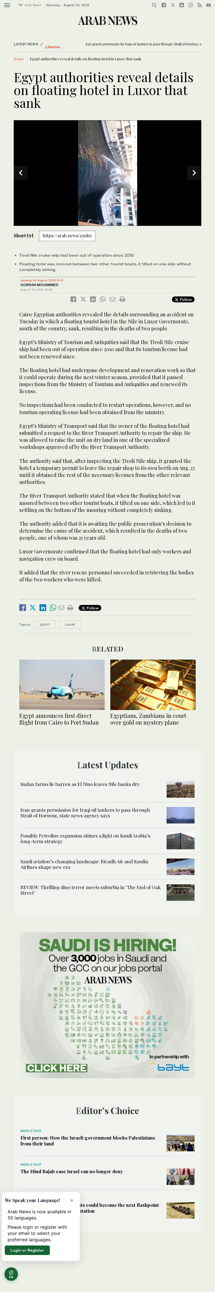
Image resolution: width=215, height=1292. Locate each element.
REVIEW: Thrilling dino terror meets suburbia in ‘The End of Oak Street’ (90, 890)
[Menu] (7, 5)
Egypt (45, 624)
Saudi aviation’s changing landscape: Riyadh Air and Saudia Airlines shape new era (84, 864)
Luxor (70, 624)
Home (19, 58)
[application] (107, 173)
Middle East (30, 1131)
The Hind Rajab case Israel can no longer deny (71, 1171)
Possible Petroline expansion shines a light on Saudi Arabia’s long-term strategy (146, 44)
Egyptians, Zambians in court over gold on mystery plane (148, 719)
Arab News (33, 5)
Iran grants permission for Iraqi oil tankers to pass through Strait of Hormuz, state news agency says (85, 812)
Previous (21, 173)
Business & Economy (62, 44)
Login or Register (27, 1250)
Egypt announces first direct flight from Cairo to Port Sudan (59, 719)
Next (194, 173)
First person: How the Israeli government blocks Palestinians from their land (87, 1140)
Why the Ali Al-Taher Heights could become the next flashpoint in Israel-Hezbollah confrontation (89, 1208)
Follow (185, 299)
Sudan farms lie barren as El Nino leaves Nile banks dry (80, 784)
